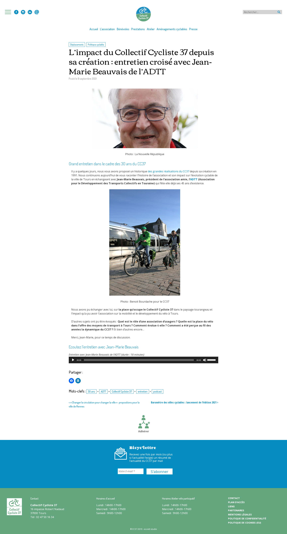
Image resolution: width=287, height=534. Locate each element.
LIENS (231, 506)
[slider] (212, 360)
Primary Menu (9, 12)
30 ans (91, 391)
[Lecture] (73, 360)
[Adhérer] (143, 422)
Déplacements (77, 44)
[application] (143, 360)
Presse (193, 29)
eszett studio (150, 529)
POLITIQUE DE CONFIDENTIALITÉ (247, 518)
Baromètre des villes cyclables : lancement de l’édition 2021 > (184, 402)
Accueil (94, 29)
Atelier (151, 29)
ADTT (193, 179)
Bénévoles (123, 29)
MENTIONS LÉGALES (240, 514)
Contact (37, 12)
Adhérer (143, 431)
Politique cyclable (96, 44)
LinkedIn (30, 12)
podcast (157, 391)
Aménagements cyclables (172, 29)
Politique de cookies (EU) (244, 522)
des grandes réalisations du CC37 (168, 171)
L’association (107, 29)
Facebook (16, 12)
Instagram (23, 12)
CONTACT (234, 498)
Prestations (138, 29)
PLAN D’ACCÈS (236, 502)
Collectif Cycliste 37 (122, 391)
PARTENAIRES (236, 510)
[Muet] (204, 360)
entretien (142, 391)
